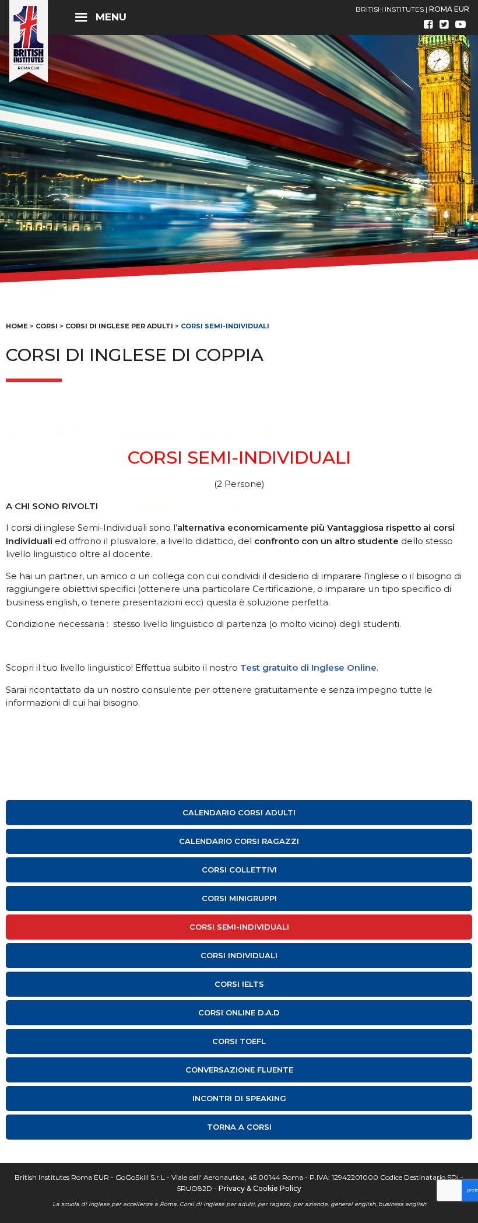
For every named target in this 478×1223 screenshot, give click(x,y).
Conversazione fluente (239, 1069)
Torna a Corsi (239, 1126)
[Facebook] (428, 24)
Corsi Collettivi (239, 869)
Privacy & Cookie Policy (260, 1188)
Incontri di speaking (239, 1098)
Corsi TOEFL (239, 1041)
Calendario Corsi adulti (239, 812)
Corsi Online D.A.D (239, 1012)
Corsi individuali (239, 955)
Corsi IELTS (239, 984)
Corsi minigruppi (239, 898)
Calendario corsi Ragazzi (239, 841)
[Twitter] (444, 24)
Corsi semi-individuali (239, 926)
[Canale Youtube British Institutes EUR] (460, 24)
